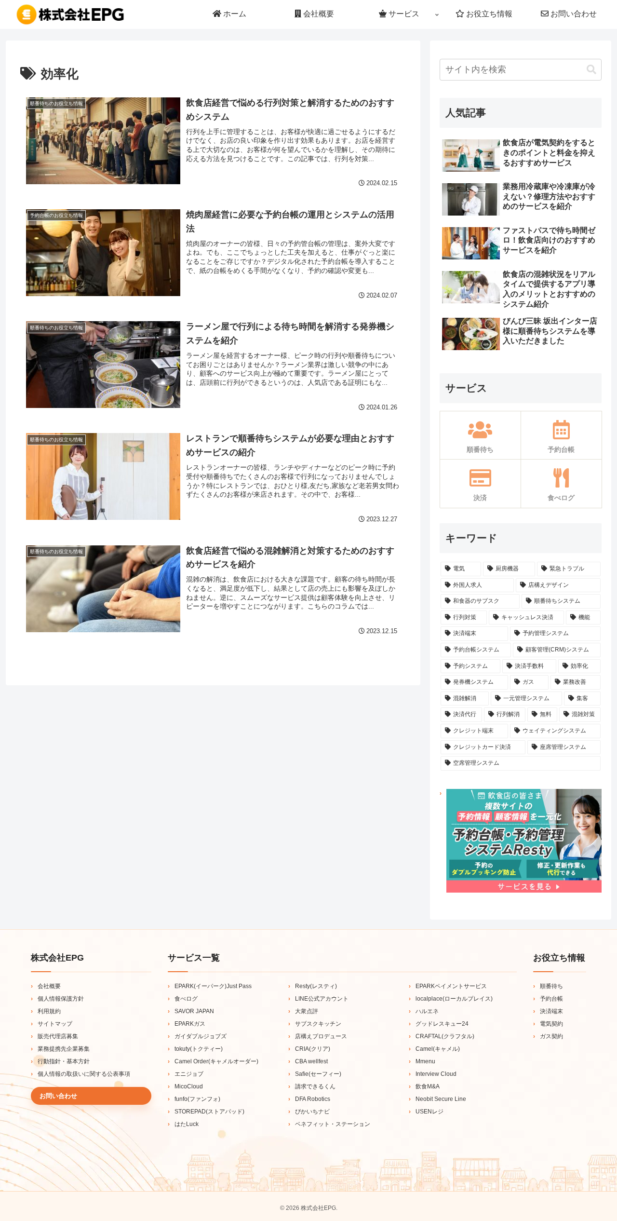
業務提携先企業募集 (64, 1048)
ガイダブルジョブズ (200, 1036)
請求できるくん (315, 1086)
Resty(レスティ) (316, 986)
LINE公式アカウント (322, 998)
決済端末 (551, 1011)
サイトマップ (55, 1023)
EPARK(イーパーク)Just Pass (213, 986)
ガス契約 (551, 1036)
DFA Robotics (312, 1099)
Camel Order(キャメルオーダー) (216, 1061)
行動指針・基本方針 (64, 1061)
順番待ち (551, 986)
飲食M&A (428, 1086)
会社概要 (49, 986)
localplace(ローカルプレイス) (454, 998)
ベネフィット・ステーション (332, 1124)
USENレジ (429, 1111)
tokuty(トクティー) (198, 1048)
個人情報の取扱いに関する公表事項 (84, 1074)
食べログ (186, 998)
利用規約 (49, 1011)
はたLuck (186, 1124)
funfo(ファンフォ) (197, 1099)
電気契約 (551, 1023)
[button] (591, 69)
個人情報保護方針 (61, 998)
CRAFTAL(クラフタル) (445, 1036)
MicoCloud (188, 1086)
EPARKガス (189, 1023)
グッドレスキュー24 (442, 1023)
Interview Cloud (436, 1074)
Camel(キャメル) (438, 1048)
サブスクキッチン (318, 1023)
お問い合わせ (58, 1095)
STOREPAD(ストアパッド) (209, 1111)
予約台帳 (551, 998)
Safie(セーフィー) (318, 1074)
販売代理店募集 (58, 1036)
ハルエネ (427, 1011)
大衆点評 (306, 1011)
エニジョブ (188, 1074)
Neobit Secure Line (441, 1099)
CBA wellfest (311, 1061)
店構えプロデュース (321, 1036)
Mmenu (425, 1061)
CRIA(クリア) (312, 1048)
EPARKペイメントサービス (451, 986)
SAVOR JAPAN (194, 1011)
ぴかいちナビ (312, 1111)
